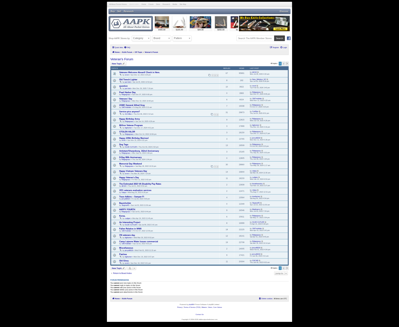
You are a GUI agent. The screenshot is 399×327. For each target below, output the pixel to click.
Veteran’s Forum (121, 59)
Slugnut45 (125, 205)
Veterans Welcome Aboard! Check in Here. (139, 72)
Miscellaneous (126, 248)
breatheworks (257, 184)
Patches (123, 254)
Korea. (122, 216)
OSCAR (255, 260)
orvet (127, 75)
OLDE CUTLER (131, 147)
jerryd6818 (256, 138)
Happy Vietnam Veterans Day (133, 171)
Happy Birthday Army (129, 119)
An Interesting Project (129, 222)
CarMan (255, 111)
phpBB (191, 304)
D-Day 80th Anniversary (130, 157)
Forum (151, 4)
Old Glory (124, 261)
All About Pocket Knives (118, 4)
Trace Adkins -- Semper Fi (131, 197)
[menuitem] (127, 47)
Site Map (183, 4)
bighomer (128, 128)
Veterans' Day (125, 99)
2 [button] (283, 63)
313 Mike (128, 114)
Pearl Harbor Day (127, 92)
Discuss (284, 11)
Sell (119, 11)
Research (166, 4)
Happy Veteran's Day (129, 177)
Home (144, 4)
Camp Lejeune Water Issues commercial (138, 241)
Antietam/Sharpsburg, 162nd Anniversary (139, 151)
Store (158, 4)
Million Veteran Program (131, 125)
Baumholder (125, 203)
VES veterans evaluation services (135, 190)
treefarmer (256, 196)
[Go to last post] (258, 72)
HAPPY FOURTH (127, 209)
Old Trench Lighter (128, 79)
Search (279, 38)
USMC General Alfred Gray (132, 105)
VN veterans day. (127, 235)
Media (175, 4)
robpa (254, 171)
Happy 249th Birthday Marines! (134, 138)
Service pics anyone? (129, 111)
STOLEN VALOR (127, 132)
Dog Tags (123, 144)
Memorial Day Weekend (130, 164)
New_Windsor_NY (259, 79)
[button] (287, 63)
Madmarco (256, 209)
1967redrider (257, 98)
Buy (113, 11)
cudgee (255, 177)
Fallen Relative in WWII (130, 229)
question (123, 86)
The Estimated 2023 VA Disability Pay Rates (140, 184)
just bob (128, 82)
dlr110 (254, 72)
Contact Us (200, 314)
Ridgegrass (126, 94)
